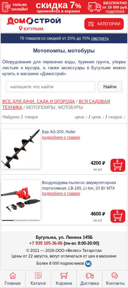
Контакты (115, 283)
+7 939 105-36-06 (45, 243)
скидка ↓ (116, 116)
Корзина (64, 283)
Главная (13, 283)
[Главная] (33, 21)
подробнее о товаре (61, 137)
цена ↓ (98, 116)
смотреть (100, 38)
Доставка (89, 283)
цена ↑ (81, 116)
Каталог (38, 283)
